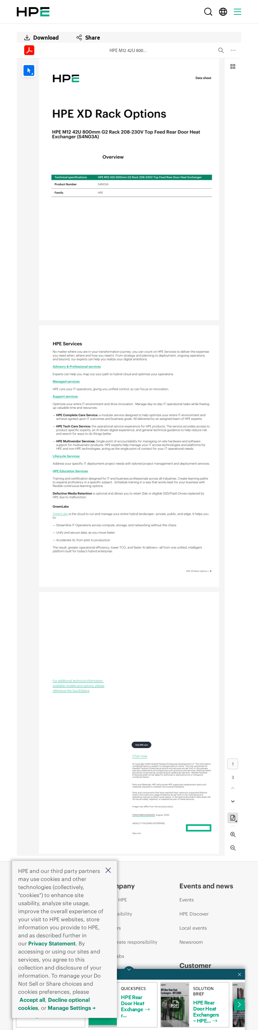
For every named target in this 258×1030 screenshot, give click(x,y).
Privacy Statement (52, 943)
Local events (193, 928)
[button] (108, 871)
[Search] (208, 12)
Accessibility (118, 914)
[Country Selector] (223, 12)
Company (119, 886)
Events (186, 900)
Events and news (206, 886)
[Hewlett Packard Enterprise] (33, 12)
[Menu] (237, 12)
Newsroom (191, 942)
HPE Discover (194, 914)
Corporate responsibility (130, 942)
